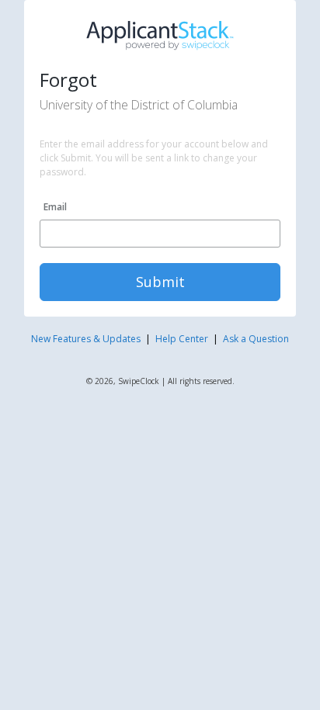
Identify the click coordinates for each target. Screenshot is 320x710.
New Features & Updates (86, 338)
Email (55, 206)
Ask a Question (256, 338)
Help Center (181, 338)
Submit (160, 281)
